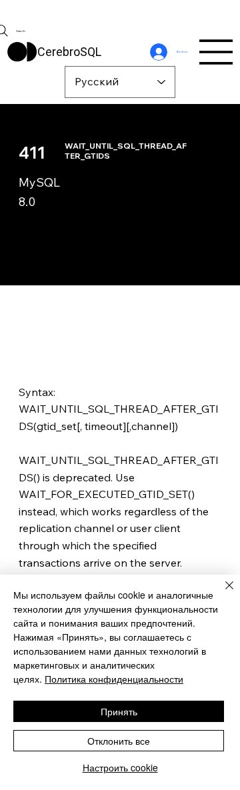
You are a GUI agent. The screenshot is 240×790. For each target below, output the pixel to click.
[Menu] (216, 52)
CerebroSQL (69, 52)
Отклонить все (118, 740)
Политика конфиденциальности (114, 678)
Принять (119, 711)
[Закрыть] (221, 593)
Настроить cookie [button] (120, 767)
